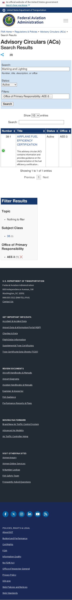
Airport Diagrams (11, 378)
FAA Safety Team (11, 475)
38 (8, 236)
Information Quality (12, 556)
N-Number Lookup (11, 469)
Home (6, 32)
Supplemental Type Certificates (18, 345)
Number (7, 131)
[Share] (2, 54)
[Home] (24, 20)
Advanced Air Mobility (13, 430)
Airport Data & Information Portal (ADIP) (22, 327)
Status (51, 131)
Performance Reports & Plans (17, 403)
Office (63, 131)
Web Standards (10, 593)
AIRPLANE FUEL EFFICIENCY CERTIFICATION (27, 140)
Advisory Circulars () (53, 32)
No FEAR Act (8, 562)
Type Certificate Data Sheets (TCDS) (20, 351)
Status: (6, 80)
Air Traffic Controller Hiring (15, 436)
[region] (36, 145)
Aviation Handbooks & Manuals (17, 384)
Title (19, 131)
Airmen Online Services (14, 463)
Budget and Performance (15, 538)
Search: (6, 65)
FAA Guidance (9, 397)
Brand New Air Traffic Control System (21, 424)
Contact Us (8, 301)
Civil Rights (8, 544)
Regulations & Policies (26, 32)
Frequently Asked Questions (17, 481)
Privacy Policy (9, 574)
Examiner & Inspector (13, 391)
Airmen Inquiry (10, 457)
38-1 (8, 136)
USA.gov (7, 580)
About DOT (8, 532)
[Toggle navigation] (66, 21)
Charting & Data (10, 333)
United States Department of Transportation (26, 10)
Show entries (36, 115)
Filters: (5, 91)
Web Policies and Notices (15, 587)
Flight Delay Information (14, 339)
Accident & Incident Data (15, 321)
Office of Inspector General (16, 568)
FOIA (5, 550)
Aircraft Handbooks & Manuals (17, 372)
